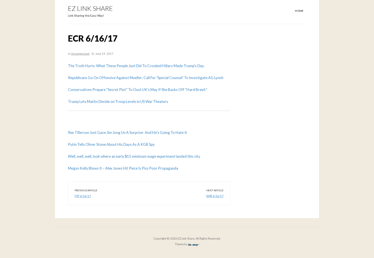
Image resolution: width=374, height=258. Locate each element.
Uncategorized (80, 53)
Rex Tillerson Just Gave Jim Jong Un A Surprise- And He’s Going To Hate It (127, 132)
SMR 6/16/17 (215, 196)
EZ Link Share (90, 8)
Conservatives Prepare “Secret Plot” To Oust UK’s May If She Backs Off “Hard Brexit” (137, 89)
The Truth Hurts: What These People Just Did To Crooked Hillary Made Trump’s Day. (136, 65)
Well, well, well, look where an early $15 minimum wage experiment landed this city (134, 156)
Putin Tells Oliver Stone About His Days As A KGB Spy (111, 144)
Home (299, 10)
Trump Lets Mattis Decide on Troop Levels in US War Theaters (118, 101)
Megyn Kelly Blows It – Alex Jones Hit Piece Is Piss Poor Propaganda (123, 168)
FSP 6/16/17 (83, 196)
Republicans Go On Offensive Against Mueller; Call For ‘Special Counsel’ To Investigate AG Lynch (145, 77)
